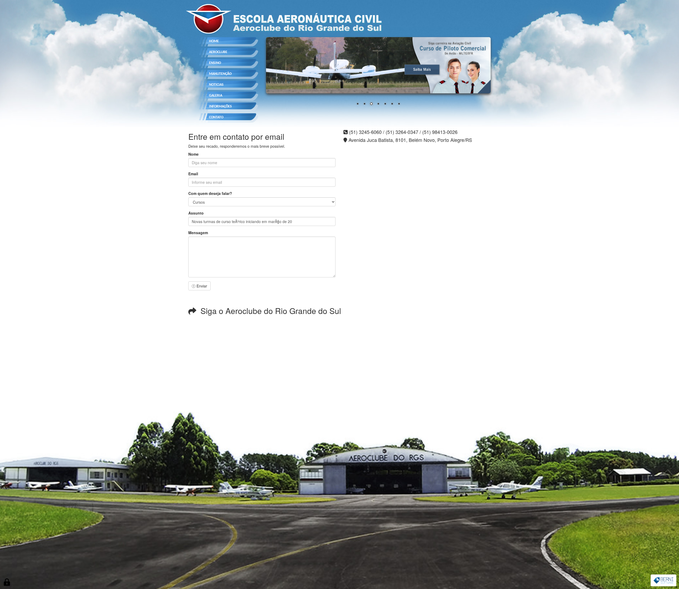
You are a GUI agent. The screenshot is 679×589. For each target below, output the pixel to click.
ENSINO (215, 63)
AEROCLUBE (218, 52)
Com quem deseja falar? (210, 193)
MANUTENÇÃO (220, 74)
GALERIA (215, 96)
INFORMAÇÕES (220, 106)
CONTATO (216, 117)
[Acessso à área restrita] (7, 582)
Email (193, 173)
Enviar (201, 286)
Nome (193, 154)
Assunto (196, 213)
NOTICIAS (216, 85)
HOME (214, 41)
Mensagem (198, 232)
